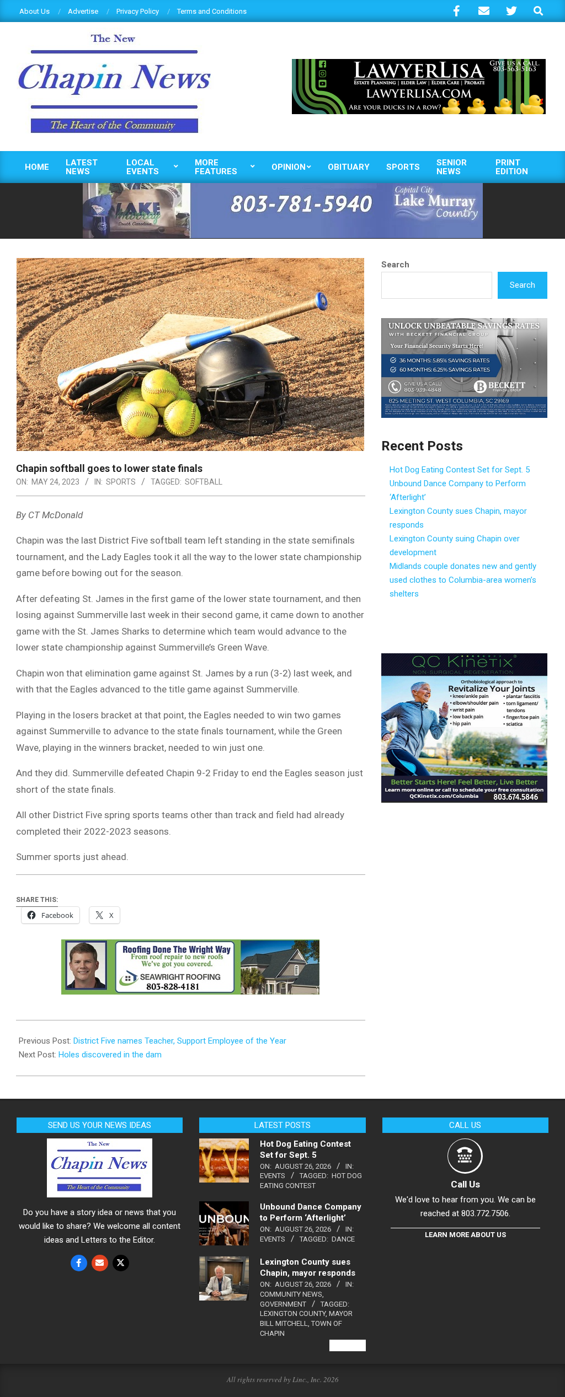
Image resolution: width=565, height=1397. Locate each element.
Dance (343, 1239)
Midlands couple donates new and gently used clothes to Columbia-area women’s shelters (463, 580)
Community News (291, 1294)
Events (272, 1176)
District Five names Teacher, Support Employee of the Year (179, 1041)
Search (395, 265)
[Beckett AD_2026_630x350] (464, 325)
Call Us (465, 1184)
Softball (203, 481)
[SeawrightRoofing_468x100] (190, 947)
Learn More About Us (465, 1235)
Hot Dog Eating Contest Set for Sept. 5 (460, 470)
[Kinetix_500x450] (464, 660)
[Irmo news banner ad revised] (419, 64)
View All (347, 1345)
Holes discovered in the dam (110, 1055)
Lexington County (293, 1313)
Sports (121, 481)
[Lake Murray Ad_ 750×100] (283, 188)
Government (283, 1304)
